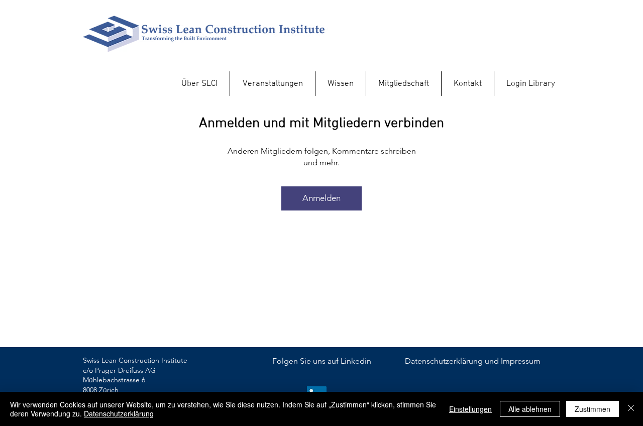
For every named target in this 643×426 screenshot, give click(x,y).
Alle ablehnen (530, 409)
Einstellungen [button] (470, 409)
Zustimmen (592, 409)
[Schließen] (631, 409)
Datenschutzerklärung (119, 413)
